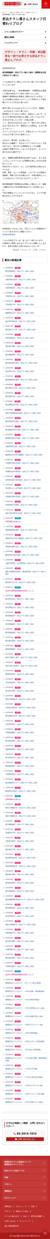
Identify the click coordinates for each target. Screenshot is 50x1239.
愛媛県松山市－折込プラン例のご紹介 (19, 313)
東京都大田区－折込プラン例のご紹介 (19, 641)
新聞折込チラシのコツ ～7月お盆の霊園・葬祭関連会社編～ (26, 1059)
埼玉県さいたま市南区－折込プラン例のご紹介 (23, 488)
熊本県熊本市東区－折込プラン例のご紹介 (21, 421)
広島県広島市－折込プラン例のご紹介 (19, 724)
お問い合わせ (33, 4)
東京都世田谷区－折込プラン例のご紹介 (20, 866)
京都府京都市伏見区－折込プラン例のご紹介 (22, 496)
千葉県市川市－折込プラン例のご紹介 (19, 296)
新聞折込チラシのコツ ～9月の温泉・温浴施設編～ (25, 991)
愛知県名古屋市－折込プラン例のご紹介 (20, 791)
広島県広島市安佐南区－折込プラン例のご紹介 (23, 480)
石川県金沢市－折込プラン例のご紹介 (19, 758)
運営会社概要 (36, 1216)
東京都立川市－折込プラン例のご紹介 (19, 849)
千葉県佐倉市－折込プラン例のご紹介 (19, 966)
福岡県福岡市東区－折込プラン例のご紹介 (21, 530)
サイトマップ (24, 1221)
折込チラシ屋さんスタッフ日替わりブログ (22, 12)
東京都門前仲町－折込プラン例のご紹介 (20, 858)
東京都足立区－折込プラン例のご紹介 (19, 396)
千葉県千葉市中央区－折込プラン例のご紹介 (22, 463)
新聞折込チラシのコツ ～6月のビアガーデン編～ (24, 1085)
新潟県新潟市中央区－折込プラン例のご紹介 (22, 430)
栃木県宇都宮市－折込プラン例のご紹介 (20, 321)
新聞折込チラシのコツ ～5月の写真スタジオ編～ (24, 1102)
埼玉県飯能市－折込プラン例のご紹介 (19, 624)
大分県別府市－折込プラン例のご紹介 (19, 682)
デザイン (43, 250)
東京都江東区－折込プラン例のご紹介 (19, 346)
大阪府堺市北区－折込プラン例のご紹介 (20, 446)
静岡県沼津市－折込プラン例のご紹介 (19, 674)
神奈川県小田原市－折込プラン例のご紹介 (21, 666)
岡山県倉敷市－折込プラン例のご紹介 (19, 271)
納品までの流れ (22, 1211)
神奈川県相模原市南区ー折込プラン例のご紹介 (23, 413)
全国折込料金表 (8, 234)
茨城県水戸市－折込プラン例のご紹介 (19, 833)
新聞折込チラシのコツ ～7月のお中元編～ (22, 1069)
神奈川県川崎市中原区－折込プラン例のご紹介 (23, 513)
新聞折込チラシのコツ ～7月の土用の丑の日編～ (24, 1077)
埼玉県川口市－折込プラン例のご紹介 (19, 371)
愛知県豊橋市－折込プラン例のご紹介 (19, 649)
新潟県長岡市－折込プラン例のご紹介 (19, 741)
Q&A (25, 1216)
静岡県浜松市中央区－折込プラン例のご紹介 (22, 438)
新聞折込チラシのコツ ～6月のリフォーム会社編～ (25, 1094)
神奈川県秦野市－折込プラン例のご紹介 (20, 925)
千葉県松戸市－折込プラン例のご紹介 (19, 304)
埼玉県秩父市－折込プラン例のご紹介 (19, 607)
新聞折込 (8, 1206)
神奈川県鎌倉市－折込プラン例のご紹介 (20, 699)
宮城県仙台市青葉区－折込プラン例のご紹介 (22, 471)
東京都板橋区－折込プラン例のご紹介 (19, 355)
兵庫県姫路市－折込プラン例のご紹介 (19, 338)
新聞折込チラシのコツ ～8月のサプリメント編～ (24, 1025)
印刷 (35, 250)
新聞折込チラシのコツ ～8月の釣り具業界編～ (23, 1050)
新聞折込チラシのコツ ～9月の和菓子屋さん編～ (24, 1016)
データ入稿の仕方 (11, 1216)
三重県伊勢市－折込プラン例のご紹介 (19, 774)
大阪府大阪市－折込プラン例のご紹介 (19, 841)
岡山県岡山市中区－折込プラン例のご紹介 (21, 405)
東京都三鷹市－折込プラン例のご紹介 (19, 941)
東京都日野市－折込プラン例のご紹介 (19, 958)
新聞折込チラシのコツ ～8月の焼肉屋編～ (22, 1033)
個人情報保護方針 (11, 1226)
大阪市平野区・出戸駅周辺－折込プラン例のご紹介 (24, 563)
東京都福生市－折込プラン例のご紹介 (19, 616)
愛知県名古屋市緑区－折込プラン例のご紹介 (22, 555)
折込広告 (16, 250)
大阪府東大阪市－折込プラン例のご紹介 (20, 280)
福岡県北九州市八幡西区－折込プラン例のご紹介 (24, 455)
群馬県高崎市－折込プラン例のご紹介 (19, 883)
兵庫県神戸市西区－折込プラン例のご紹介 (21, 505)
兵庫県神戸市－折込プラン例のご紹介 (19, 933)
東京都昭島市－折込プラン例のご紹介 (19, 766)
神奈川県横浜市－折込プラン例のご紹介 (20, 816)
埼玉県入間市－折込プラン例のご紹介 (19, 691)
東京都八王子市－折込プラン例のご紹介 (20, 330)
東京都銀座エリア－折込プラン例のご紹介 (21, 783)
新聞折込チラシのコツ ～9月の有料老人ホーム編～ (25, 1008)
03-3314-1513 (26, 1133)
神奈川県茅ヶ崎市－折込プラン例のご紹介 (21, 657)
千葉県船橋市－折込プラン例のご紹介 (19, 732)
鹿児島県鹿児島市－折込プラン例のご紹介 (21, 363)
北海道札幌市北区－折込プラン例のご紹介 (21, 547)
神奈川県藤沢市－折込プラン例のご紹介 (20, 808)
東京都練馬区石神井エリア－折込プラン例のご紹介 (24, 899)
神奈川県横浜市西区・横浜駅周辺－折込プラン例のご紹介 (25, 573)
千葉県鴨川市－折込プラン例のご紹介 (19, 949)
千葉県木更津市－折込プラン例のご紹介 (20, 708)
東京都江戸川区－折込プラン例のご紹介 (20, 388)
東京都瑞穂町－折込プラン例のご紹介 (19, 632)
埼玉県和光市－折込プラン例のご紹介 (19, 916)
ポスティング (26, 250)
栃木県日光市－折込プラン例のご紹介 (19, 599)
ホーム (4, 12)
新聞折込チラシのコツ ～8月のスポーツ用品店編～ (25, 1041)
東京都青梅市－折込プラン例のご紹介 (19, 891)
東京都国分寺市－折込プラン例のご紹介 (20, 716)
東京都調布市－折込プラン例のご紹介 (19, 908)
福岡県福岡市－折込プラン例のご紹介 (19, 749)
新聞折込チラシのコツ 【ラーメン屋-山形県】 (23, 983)
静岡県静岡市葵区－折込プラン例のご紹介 (21, 380)
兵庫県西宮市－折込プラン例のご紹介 (19, 288)
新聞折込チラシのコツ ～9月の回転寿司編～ (22, 1000)
